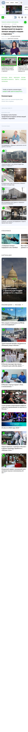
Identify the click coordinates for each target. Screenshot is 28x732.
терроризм (5, 81)
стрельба (23, 79)
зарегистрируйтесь (16, 91)
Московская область (8, 79)
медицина (17, 77)
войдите (5, 91)
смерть (17, 79)
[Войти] (22, 17)
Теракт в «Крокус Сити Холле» (10, 22)
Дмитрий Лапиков (13, 38)
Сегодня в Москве (15, 36)
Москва (23, 77)
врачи (10, 77)
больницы (4, 77)
